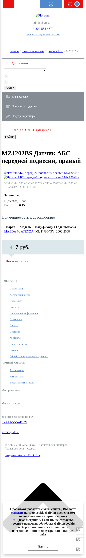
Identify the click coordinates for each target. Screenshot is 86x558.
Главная (14, 51)
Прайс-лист (16, 300)
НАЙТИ (9, 87)
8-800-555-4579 (43, 28)
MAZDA (10, 231)
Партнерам (16, 319)
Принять (43, 546)
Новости (14, 307)
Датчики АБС (55, 51)
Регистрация (17, 376)
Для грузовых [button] (20, 96)
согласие (17, 512)
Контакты (15, 337)
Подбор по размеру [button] (23, 116)
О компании (16, 288)
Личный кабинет (51, 4)
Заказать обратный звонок (43, 34)
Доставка (15, 331)
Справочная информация (24, 313)
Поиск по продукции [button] (24, 106)
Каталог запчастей (33, 51)
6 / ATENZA (25, 231)
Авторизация (17, 370)
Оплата (14, 325)
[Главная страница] (43, 15)
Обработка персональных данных (29, 356)
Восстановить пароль (22, 382)
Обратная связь (18, 343)
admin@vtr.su (41, 22)
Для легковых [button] (20, 63)
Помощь (14, 349)
